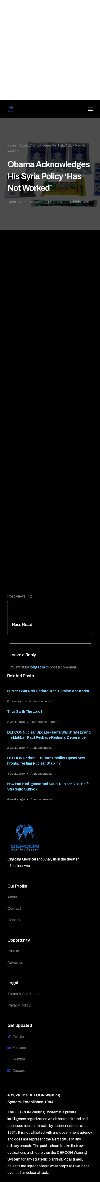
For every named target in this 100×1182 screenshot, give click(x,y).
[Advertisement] (50, 50)
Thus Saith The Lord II (25, 711)
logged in (37, 667)
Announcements (40, 701)
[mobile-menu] (90, 109)
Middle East (80, 202)
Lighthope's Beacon (44, 722)
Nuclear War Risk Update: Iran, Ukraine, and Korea (48, 691)
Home (11, 145)
